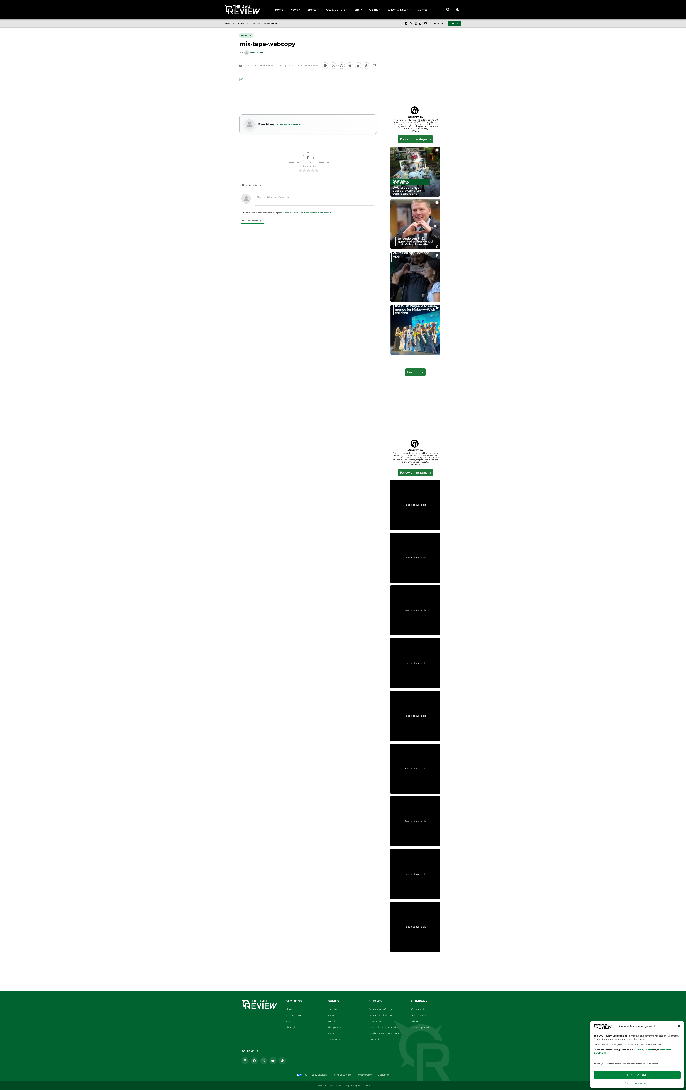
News (294, 9)
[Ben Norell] (249, 124)
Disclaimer (383, 1074)
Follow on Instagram (415, 139)
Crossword (334, 1039)
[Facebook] (406, 23)
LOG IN (454, 23)
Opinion (375, 9)
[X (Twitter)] (411, 23)
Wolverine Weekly (380, 1009)
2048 (331, 1015)
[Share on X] (333, 65)
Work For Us (271, 23)
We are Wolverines (381, 1015)
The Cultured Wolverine (384, 1027)
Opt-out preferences (636, 1083)
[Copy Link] (366, 65)
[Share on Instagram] (341, 65)
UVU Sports (376, 1021)
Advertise (243, 23)
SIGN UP (438, 23)
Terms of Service (341, 1074)
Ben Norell (257, 52)
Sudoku (332, 1021)
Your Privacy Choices (315, 1074)
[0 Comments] (374, 65)
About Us (230, 23)
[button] (679, 1026)
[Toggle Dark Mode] (457, 9)
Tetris (331, 1033)
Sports (311, 9)
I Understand (637, 1075)
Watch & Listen (397, 9)
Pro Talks (375, 1039)
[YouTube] (425, 23)
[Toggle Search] (448, 9)
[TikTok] (420, 23)
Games (422, 9)
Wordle (332, 1009)
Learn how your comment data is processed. (307, 212)
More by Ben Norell (288, 124)
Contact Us (418, 1009)
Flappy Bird (335, 1027)
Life (357, 9)
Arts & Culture (335, 9)
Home (279, 9)
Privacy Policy (364, 1074)
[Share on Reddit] (350, 65)
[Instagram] (416, 23)
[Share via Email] (358, 65)
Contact (256, 23)
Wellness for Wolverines (384, 1033)
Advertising (418, 1015)
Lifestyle (291, 1027)
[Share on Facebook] (325, 65)
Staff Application (421, 1027)
